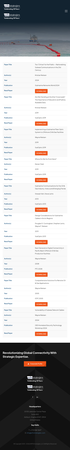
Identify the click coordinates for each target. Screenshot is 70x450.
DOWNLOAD (41, 91)
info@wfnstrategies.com (36, 433)
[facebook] (33, 397)
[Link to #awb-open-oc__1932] (66, 11)
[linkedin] (37, 397)
